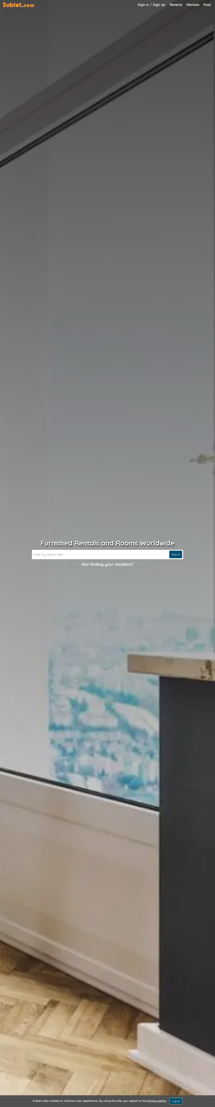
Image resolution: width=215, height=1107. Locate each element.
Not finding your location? (107, 564)
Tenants (175, 5)
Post (207, 5)
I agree (176, 1101)
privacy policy (156, 1100)
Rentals (192, 5)
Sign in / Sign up (151, 5)
